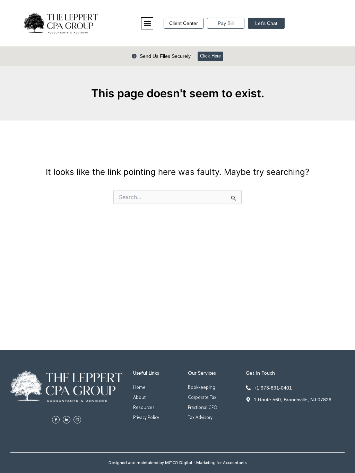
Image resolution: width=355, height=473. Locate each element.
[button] (147, 23)
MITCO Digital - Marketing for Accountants (206, 463)
